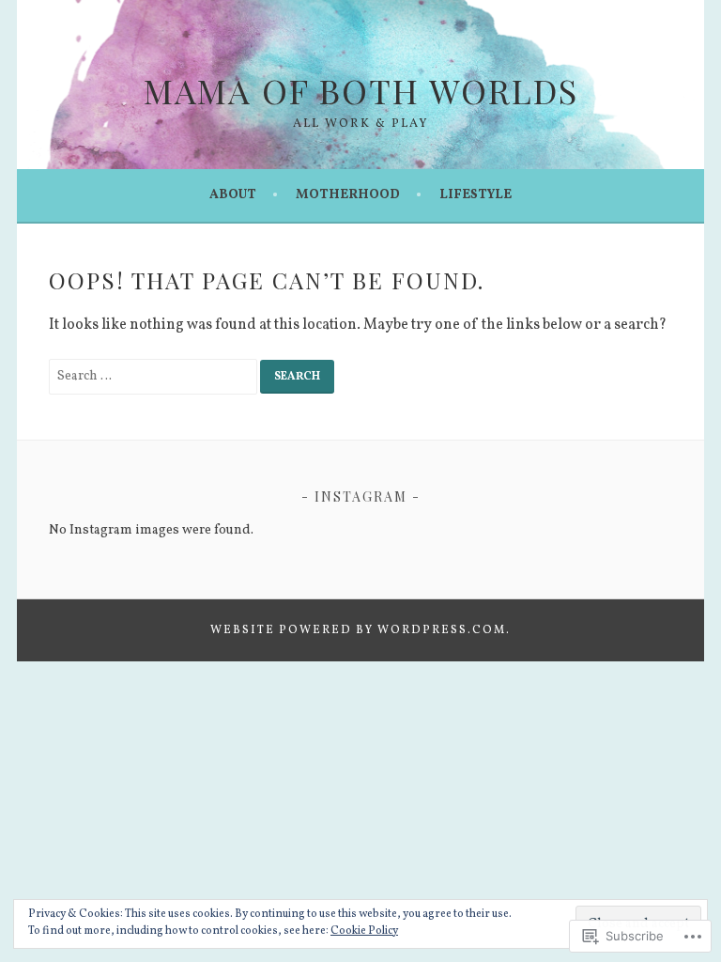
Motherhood (348, 195)
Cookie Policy (364, 931)
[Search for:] (154, 375)
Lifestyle (475, 195)
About (232, 195)
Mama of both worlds (361, 90)
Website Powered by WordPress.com (358, 630)
